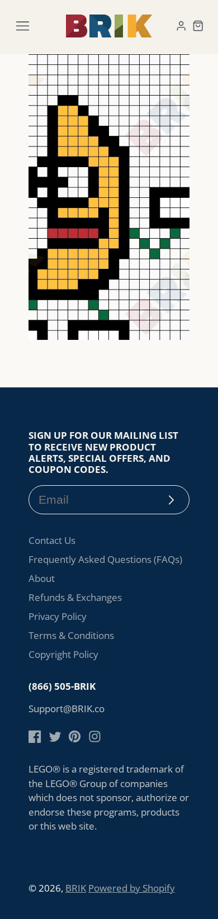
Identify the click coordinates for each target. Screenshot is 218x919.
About (42, 578)
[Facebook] (35, 736)
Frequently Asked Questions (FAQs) (105, 559)
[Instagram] (94, 736)
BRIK (75, 888)
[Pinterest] (74, 736)
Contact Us (52, 540)
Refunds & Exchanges (75, 597)
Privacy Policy (58, 616)
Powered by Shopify (131, 888)
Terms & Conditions (71, 635)
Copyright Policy (63, 654)
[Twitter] (55, 736)
